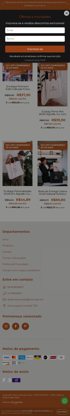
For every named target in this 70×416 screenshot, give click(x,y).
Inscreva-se (35, 49)
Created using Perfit (35, 60)
